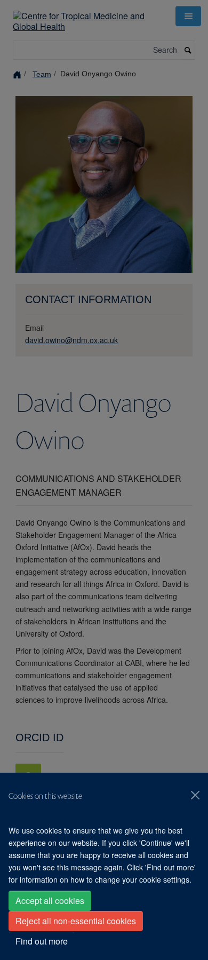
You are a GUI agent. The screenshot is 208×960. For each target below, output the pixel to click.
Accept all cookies (49, 900)
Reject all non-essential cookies (75, 921)
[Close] (195, 795)
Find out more (41, 941)
